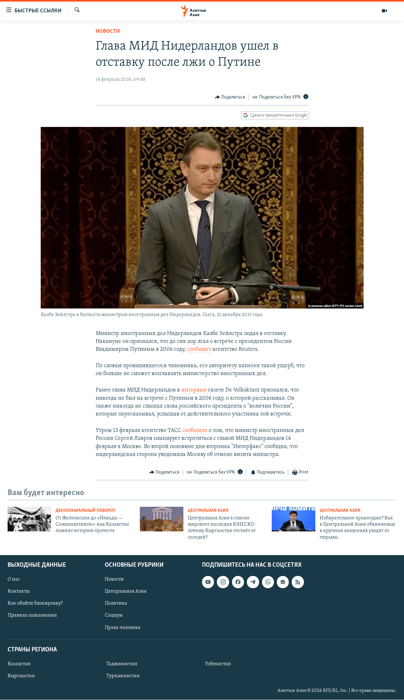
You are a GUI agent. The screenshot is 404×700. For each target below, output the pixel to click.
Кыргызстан (21, 676)
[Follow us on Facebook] (238, 582)
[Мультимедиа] (384, 10)
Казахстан (19, 664)
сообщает (199, 349)
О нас (14, 579)
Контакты (19, 591)
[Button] (230, 97)
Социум (113, 615)
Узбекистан (218, 664)
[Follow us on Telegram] (253, 582)
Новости (108, 31)
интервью (194, 390)
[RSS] (298, 582)
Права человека (122, 627)
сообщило (195, 431)
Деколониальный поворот (86, 510)
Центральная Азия (208, 510)
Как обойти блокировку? (35, 603)
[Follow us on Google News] (283, 582)
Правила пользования (32, 615)
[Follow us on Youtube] (208, 582)
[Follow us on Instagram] (223, 582)
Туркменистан (123, 676)
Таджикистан (121, 664)
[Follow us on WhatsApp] (268, 582)
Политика (116, 603)
